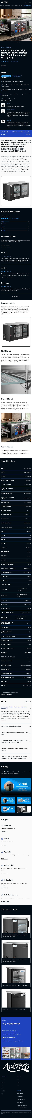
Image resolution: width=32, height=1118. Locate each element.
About (18, 1079)
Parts (18, 1084)
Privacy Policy (20, 1096)
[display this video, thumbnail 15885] (24, 800)
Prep (2, 1087)
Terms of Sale (20, 1102)
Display (2, 1082)
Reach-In (3, 1079)
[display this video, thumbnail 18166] (8, 809)
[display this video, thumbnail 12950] (8, 800)
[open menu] (30, 2)
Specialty (3, 1090)
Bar (2, 1084)
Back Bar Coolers (17, 5)
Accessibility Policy (21, 1099)
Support (18, 1082)
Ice (2, 1093)
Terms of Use (20, 1093)
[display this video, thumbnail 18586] (24, 809)
